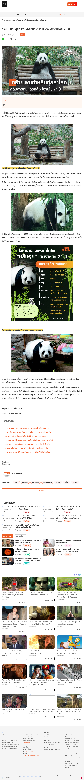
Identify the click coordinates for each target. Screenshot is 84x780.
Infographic (68, 745)
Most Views (7, 536)
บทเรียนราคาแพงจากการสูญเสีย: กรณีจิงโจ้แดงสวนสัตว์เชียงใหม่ (27, 428)
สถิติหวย (67, 767)
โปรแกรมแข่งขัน (75, 754)
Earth (27, 554)
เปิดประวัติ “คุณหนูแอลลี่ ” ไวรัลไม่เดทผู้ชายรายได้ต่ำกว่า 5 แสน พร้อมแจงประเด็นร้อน (67, 550)
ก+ (25, 14)
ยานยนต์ (67, 743)
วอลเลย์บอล (78, 756)
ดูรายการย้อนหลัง (54, 735)
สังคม (75, 737)
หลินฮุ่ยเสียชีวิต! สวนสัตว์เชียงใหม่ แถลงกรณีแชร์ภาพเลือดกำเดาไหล (27, 526)
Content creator (48, 750)
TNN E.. (27, 545)
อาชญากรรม (68, 741)
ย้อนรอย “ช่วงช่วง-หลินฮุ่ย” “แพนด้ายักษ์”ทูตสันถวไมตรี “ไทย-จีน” (28, 444)
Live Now (74, 4)
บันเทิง (73, 741)
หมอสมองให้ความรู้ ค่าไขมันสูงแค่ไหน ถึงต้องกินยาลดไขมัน (68, 541)
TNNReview (68, 765)
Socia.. (68, 554)
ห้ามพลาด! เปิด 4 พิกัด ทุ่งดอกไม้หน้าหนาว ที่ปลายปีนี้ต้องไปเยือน (27, 452)
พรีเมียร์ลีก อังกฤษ (69, 756)
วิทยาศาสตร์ (67, 739)
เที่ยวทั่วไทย (76, 763)
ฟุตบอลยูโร (67, 758)
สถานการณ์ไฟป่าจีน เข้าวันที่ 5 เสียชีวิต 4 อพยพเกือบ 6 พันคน (26, 436)
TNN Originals (52, 744)
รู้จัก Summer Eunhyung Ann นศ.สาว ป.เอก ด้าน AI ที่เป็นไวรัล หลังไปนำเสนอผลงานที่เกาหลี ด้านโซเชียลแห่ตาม (28, 559)
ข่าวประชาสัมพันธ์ (75, 747)
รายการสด (46, 735)
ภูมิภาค (8, 20)
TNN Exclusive (69, 737)
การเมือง (80, 737)
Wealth (50, 742)
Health (55, 742)
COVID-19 (67, 747)
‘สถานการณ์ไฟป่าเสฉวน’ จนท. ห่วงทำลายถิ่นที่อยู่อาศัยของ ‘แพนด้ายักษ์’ (30, 440)
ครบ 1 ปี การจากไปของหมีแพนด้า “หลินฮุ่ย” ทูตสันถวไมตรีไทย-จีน (28, 432)
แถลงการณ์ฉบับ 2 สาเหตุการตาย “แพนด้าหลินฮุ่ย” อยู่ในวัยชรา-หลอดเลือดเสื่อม (69, 517)
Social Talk (74, 739)
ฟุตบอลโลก (74, 758)
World (26, 512)
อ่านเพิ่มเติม (42, 491)
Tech (26, 563)
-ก (18, 14)
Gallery (67, 748)
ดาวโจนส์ (74, 745)
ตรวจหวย (74, 765)
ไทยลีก (79, 758)
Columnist (57, 750)
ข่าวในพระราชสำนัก (69, 735)
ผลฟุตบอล (67, 754)
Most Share (20, 536)
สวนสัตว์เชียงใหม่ (15, 414)
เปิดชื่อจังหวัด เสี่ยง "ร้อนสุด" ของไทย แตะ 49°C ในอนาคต (27, 550)
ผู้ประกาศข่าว (47, 737)
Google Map (26, 743)
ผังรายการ (53, 737)
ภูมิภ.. (68, 521)
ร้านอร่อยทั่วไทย (69, 763)
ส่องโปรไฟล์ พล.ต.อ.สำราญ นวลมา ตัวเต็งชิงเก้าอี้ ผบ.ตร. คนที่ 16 (28, 541)
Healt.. (68, 545)
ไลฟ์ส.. (27, 521)
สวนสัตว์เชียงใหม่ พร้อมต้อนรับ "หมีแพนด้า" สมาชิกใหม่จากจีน (26, 448)
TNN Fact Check (74, 743)
